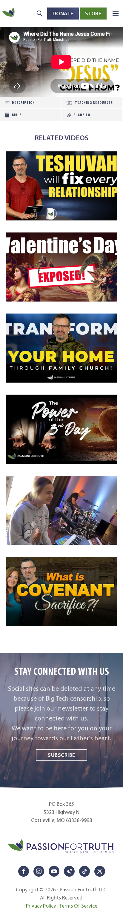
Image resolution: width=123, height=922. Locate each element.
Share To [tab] (81, 115)
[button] (116, 14)
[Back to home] (8, 13)
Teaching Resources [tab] (94, 102)
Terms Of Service (78, 905)
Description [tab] (23, 102)
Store (93, 13)
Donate (63, 13)
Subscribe (61, 754)
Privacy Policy (41, 905)
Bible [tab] (16, 115)
